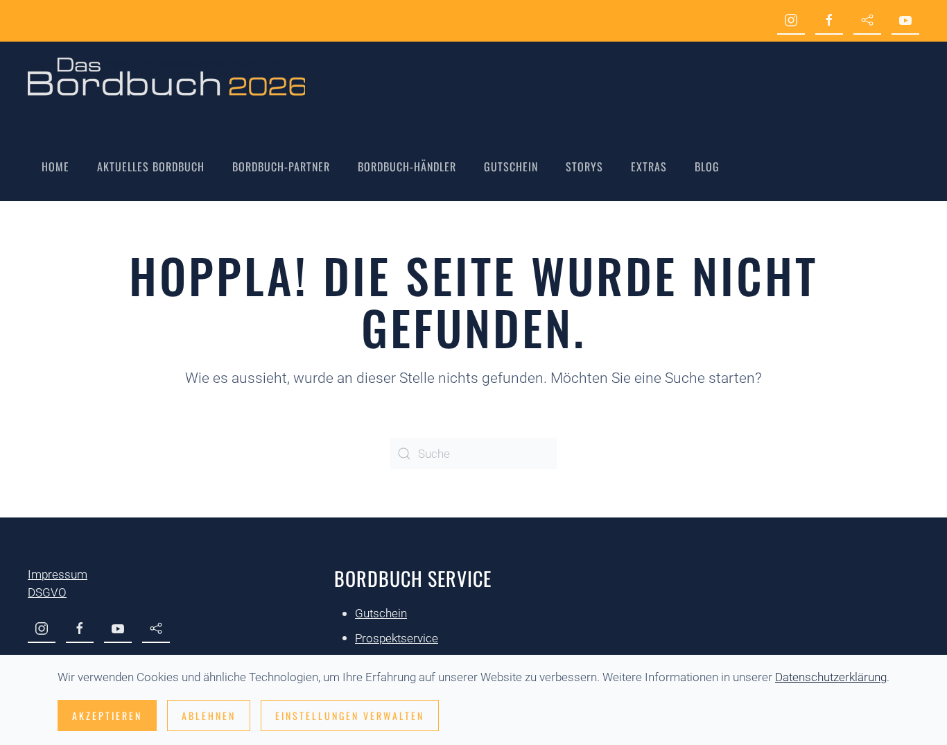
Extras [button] (649, 166)
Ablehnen (209, 715)
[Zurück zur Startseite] (166, 76)
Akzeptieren (107, 715)
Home (55, 166)
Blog (707, 166)
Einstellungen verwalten (349, 715)
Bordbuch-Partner (281, 166)
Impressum (57, 574)
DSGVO (47, 592)
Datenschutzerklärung (831, 677)
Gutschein (511, 166)
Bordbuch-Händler (407, 166)
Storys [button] (584, 166)
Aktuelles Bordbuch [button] (151, 166)
